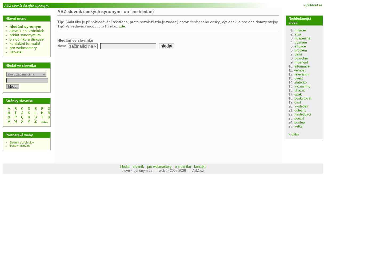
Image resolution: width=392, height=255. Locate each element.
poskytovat (302, 98)
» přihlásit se (313, 5)
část (297, 102)
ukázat (299, 90)
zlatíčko (300, 82)
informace (302, 66)
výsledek (301, 106)
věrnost (300, 70)
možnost (301, 62)
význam (301, 42)
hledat (125, 167)
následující (302, 114)
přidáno (44, 122)
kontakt (200, 167)
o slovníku (183, 167)
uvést (298, 78)
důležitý (300, 110)
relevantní (302, 74)
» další (294, 134)
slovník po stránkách (27, 31)
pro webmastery (23, 48)
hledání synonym (25, 26)
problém (301, 50)
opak (298, 94)
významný (302, 86)
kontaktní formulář (25, 43)
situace (300, 46)
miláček (301, 30)
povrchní (301, 58)
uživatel (16, 52)
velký (298, 126)
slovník (138, 167)
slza (298, 34)
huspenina (302, 38)
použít (299, 118)
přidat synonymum (25, 35)
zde (122, 26)
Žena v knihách (20, 145)
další (298, 54)
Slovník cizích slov (22, 142)
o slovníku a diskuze (27, 39)
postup (299, 122)
